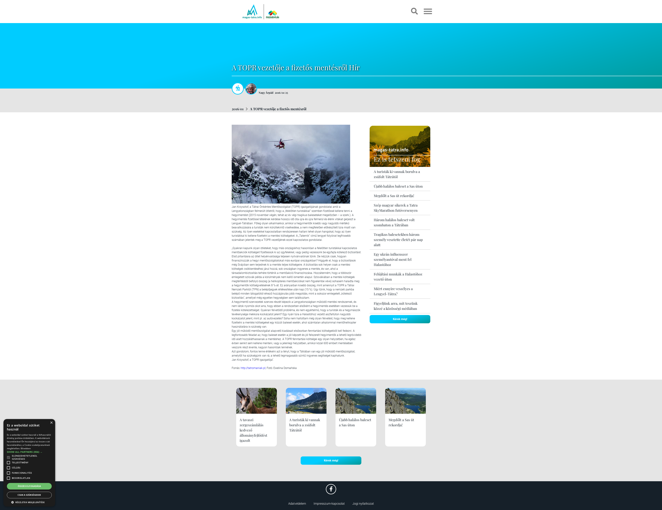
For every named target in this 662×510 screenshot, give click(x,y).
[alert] (29, 463)
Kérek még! (400, 319)
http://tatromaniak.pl (253, 368)
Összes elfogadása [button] (29, 486)
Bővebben (26, 448)
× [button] (51, 422)
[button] (29, 502)
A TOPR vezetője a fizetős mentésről (278, 108)
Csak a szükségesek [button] (29, 494)
